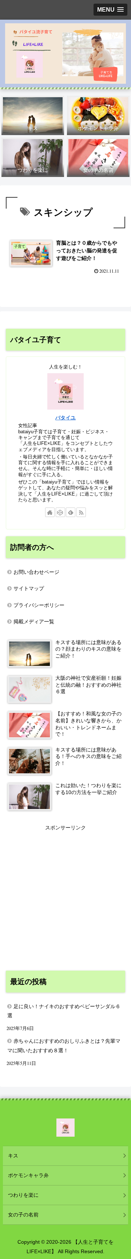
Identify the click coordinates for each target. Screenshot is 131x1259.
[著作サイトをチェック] (50, 512)
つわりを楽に (23, 1195)
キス (13, 1156)
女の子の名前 (23, 1214)
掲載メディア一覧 (33, 621)
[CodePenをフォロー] (60, 512)
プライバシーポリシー (38, 605)
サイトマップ (28, 588)
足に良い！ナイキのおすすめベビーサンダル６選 (63, 1010)
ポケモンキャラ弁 (28, 1175)
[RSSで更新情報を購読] (81, 512)
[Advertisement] (65, 897)
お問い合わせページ (36, 572)
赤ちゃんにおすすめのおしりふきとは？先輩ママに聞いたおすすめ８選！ (63, 1045)
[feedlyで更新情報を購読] (70, 512)
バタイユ (65, 418)
